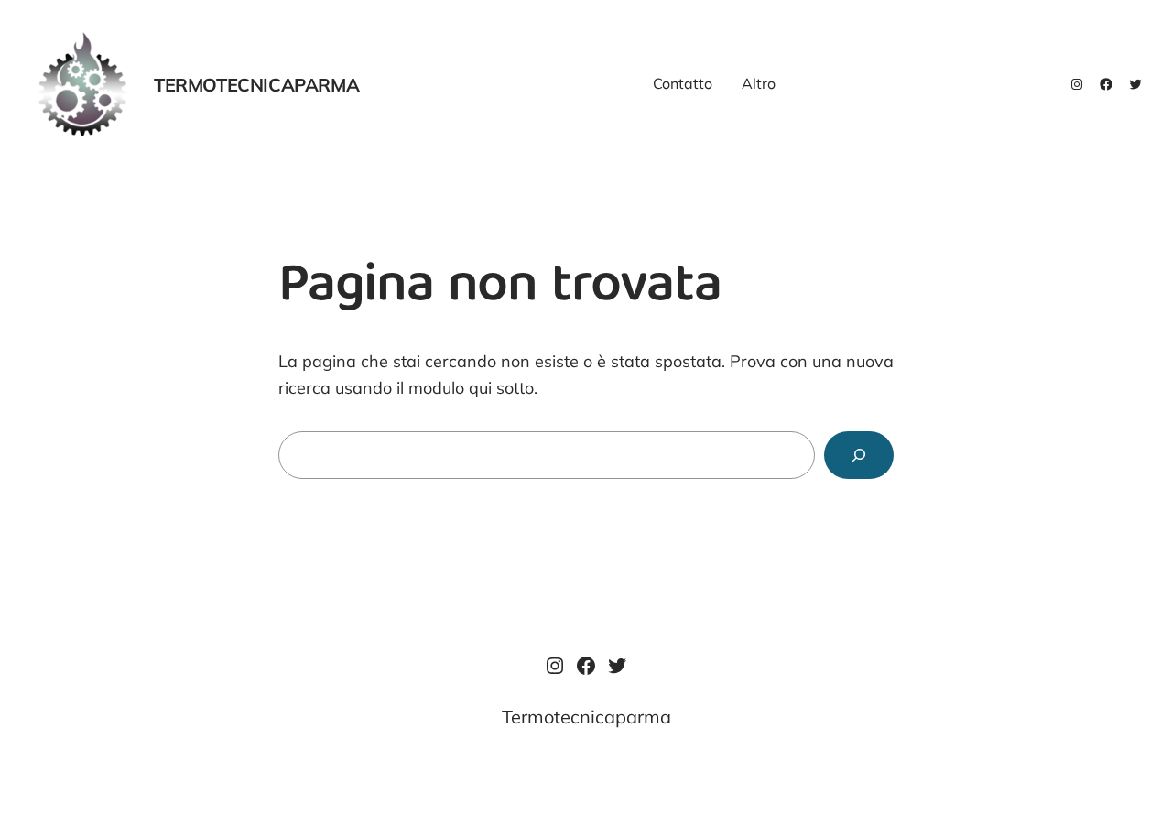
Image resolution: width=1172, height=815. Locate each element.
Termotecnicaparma (256, 84)
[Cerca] (859, 455)
